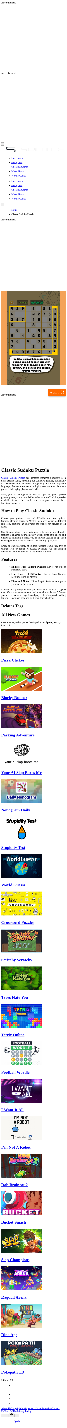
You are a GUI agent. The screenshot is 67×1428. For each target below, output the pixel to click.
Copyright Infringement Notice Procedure (31, 1408)
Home (14, 209)
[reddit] (7, 1415)
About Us (6, 1408)
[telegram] (18, 1415)
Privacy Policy (24, 1411)
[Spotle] (33, 152)
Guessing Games (19, 166)
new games (16, 162)
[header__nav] (2, 144)
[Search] (2, 204)
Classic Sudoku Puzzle (13, 477)
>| (12, 1403)
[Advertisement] (33, 38)
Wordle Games (18, 175)
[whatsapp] (15, 1415)
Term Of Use (10, 1411)
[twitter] (5, 1415)
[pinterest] (11, 1415)
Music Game (17, 171)
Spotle (17, 1421)
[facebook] (2, 1415)
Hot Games (17, 158)
